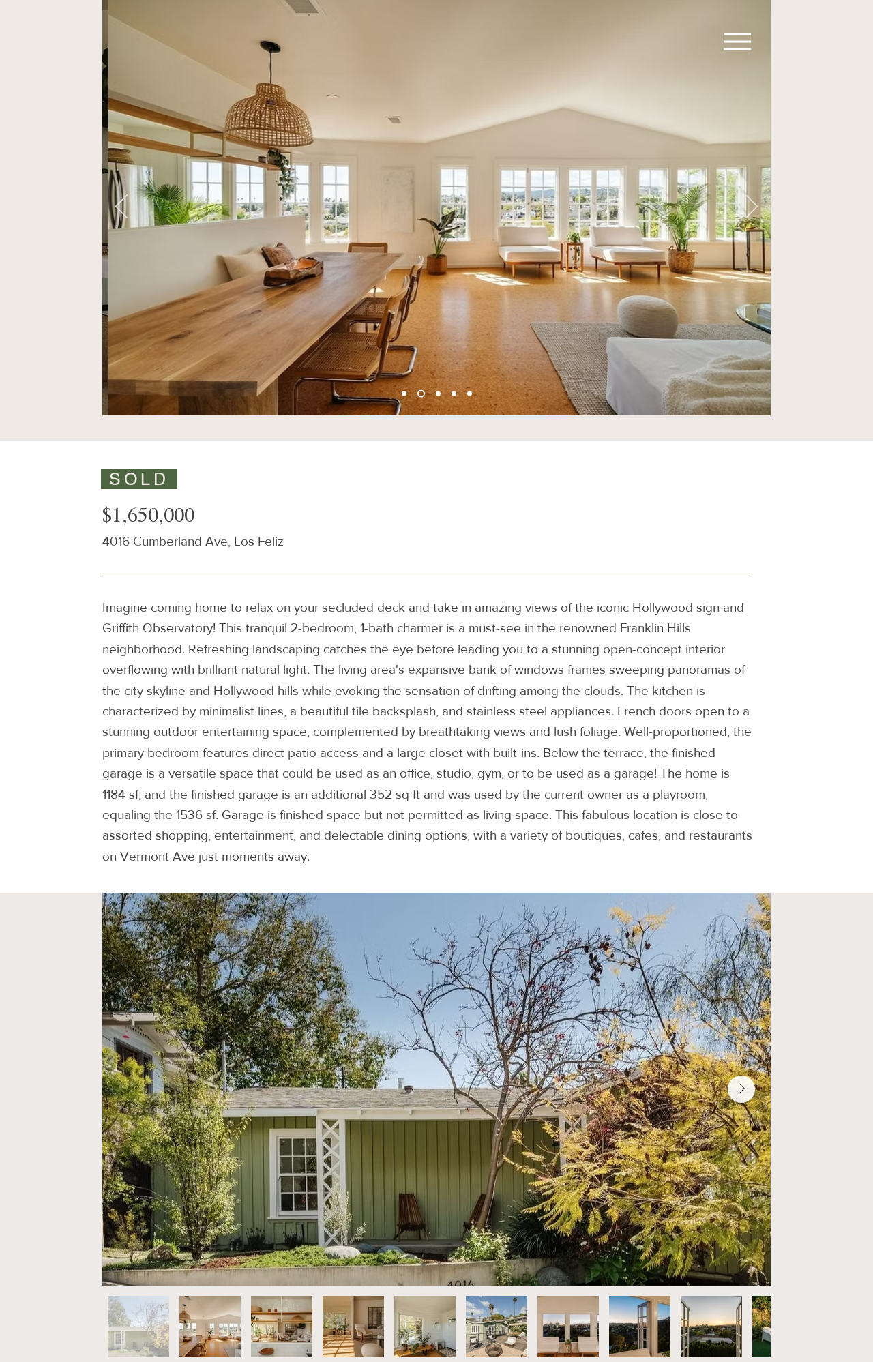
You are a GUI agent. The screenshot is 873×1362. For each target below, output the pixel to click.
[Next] (751, 207)
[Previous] (121, 207)
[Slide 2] (438, 393)
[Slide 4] (469, 393)
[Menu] (731, 41)
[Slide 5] (454, 393)
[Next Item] (741, 1089)
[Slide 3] (404, 393)
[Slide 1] (421, 394)
